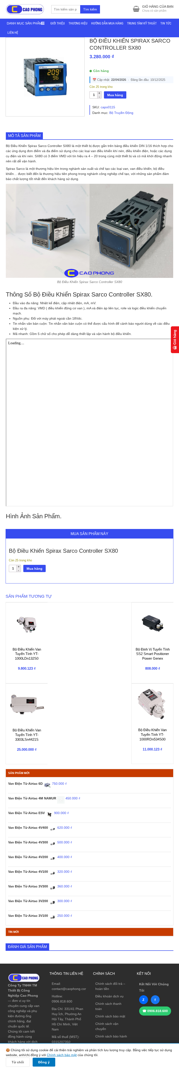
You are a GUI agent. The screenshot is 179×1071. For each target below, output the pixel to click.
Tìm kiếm (90, 9)
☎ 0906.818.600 (155, 1011)
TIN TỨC (165, 23)
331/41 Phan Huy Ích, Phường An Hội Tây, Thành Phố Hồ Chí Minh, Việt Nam (67, 1019)
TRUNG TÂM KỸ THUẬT (142, 23)
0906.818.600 (62, 1001)
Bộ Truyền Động (121, 113)
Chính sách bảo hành (111, 1036)
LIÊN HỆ (12, 32)
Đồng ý (44, 1062)
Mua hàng (115, 95)
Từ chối (18, 1062)
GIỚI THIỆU (57, 23)
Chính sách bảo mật (110, 1016)
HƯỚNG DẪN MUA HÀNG (107, 23)
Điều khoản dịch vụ (109, 996)
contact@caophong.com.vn (72, 989)
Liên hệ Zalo (156, 999)
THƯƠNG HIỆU (78, 23)
